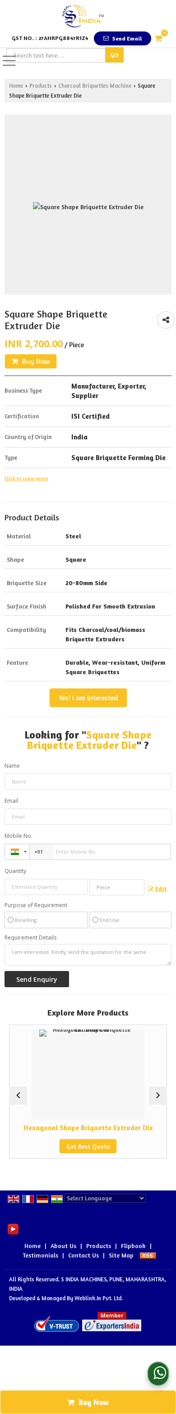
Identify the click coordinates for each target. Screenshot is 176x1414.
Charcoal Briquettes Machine (94, 85)
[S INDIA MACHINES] (82, 16)
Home (16, 85)
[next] (158, 1096)
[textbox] (56, 55)
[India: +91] (17, 852)
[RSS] (148, 1255)
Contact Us (83, 1255)
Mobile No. (18, 836)
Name (12, 766)
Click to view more (26, 478)
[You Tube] (13, 1228)
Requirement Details (30, 938)
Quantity (15, 871)
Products (40, 85)
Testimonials (40, 1255)
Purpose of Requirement (36, 905)
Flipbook (133, 1245)
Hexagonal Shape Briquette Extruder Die (72, 1127)
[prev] (18, 1096)
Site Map (121, 1255)
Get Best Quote (72, 1146)
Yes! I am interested (88, 698)
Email (11, 801)
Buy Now (35, 361)
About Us (63, 1245)
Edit (160, 889)
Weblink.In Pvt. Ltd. (98, 1298)
